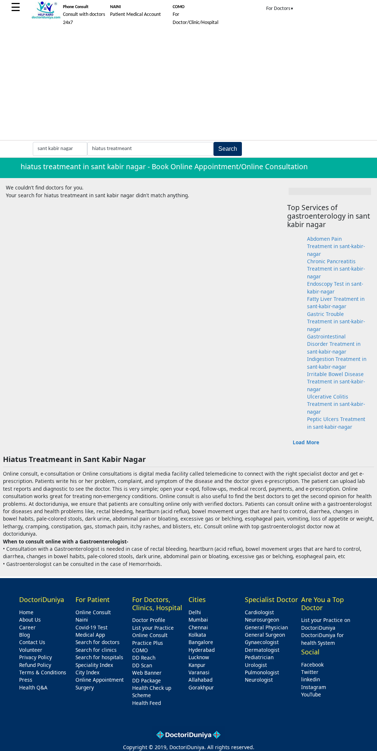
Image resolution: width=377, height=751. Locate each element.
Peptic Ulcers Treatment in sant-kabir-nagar (336, 423)
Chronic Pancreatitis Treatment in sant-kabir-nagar (336, 269)
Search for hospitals (99, 657)
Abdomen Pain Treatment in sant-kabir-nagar (336, 246)
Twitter (309, 671)
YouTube (311, 694)
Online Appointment (99, 679)
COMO (140, 650)
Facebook (312, 664)
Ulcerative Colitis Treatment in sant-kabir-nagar (336, 404)
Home (26, 612)
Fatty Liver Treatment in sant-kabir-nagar (335, 302)
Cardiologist (259, 612)
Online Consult (93, 612)
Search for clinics (96, 649)
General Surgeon (265, 634)
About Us (30, 619)
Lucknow (198, 657)
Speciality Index (94, 664)
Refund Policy (35, 664)
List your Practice (153, 627)
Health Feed (146, 702)
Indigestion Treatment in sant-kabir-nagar (336, 362)
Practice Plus (147, 642)
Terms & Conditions (42, 672)
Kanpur (196, 664)
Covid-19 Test (91, 627)
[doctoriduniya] (46, 17)
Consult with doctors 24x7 (84, 15)
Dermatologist (262, 649)
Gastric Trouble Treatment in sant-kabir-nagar (336, 321)
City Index (87, 672)
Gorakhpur (201, 687)
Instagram (313, 687)
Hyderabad (201, 649)
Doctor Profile (148, 619)
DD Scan (142, 665)
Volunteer (30, 649)
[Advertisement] (188, 84)
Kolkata (197, 634)
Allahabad (200, 679)
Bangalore (200, 642)
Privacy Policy (35, 657)
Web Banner (147, 672)
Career (27, 627)
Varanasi (198, 672)
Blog (24, 634)
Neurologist (259, 679)
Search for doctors (97, 642)
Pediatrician (259, 657)
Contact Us (32, 642)
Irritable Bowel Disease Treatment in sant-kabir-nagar (336, 382)
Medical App (90, 634)
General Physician (266, 627)
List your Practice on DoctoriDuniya (325, 623)
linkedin (310, 679)
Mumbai (198, 619)
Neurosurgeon (262, 619)
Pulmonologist (262, 672)
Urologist (256, 664)
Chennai (198, 627)
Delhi (194, 612)
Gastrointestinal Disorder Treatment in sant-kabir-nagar (333, 344)
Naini (81, 619)
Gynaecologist (262, 642)
